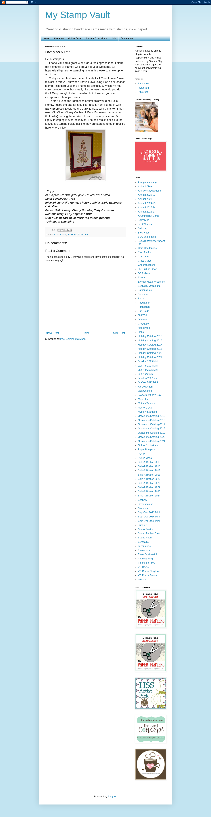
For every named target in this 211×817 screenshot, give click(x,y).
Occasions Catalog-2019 (151, 432)
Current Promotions (96, 38)
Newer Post (52, 333)
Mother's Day (145, 407)
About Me (58, 38)
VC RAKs (143, 567)
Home (46, 38)
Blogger (112, 796)
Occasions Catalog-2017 (151, 424)
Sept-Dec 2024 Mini (149, 516)
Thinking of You (146, 562)
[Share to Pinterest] (70, 230)
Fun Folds (143, 311)
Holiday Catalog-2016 (150, 340)
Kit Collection (145, 386)
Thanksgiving (145, 558)
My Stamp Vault (77, 15)
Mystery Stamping (148, 412)
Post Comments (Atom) (73, 339)
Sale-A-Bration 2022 (149, 487)
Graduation (144, 323)
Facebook (143, 83)
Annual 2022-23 (147, 195)
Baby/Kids (143, 220)
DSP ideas (144, 273)
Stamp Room (145, 537)
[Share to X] (64, 230)
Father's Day (145, 290)
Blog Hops (144, 232)
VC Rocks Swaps (147, 575)
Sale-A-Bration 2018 (149, 474)
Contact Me (127, 38)
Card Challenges (147, 248)
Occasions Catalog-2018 (151, 428)
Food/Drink (144, 302)
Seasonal (71, 234)
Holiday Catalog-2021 (150, 357)
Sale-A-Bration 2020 (149, 479)
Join (113, 38)
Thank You (144, 550)
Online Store (74, 38)
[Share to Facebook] (67, 230)
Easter (141, 277)
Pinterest (143, 92)
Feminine (143, 294)
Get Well (142, 315)
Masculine (143, 399)
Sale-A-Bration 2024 (149, 495)
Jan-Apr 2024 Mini (148, 365)
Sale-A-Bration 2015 (149, 462)
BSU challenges (147, 237)
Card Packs (144, 252)
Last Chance (145, 391)
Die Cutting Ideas (147, 269)
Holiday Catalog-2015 (150, 336)
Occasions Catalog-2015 (151, 416)
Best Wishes (145, 224)
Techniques (83, 234)
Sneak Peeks (145, 529)
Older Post (119, 333)
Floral (141, 298)
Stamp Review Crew (149, 533)
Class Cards (60, 234)
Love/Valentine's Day (149, 395)
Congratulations (146, 265)
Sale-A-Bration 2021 (149, 483)
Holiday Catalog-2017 (150, 344)
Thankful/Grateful (147, 554)
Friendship (144, 307)
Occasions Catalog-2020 (151, 437)
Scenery (142, 500)
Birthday (142, 228)
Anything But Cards (148, 216)
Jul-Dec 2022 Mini (148, 382)
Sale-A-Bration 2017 (149, 470)
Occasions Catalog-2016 (151, 420)
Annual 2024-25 (147, 203)
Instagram (143, 87)
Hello (141, 332)
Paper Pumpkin (146, 449)
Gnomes (142, 319)
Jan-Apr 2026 (145, 374)
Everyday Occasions (149, 286)
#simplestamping (147, 182)
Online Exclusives (148, 445)
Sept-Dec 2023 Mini (149, 512)
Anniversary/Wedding (150, 190)
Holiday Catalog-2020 (150, 353)
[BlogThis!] (61, 230)
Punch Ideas (145, 458)
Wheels (142, 579)
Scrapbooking (145, 504)
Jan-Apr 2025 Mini (148, 370)
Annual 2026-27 (147, 211)
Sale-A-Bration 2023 (149, 491)
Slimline (142, 525)
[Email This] (59, 230)
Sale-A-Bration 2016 (149, 466)
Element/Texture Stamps (151, 281)
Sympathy (143, 542)
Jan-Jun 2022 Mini (148, 378)
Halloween (144, 328)
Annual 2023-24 (147, 199)
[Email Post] (53, 230)
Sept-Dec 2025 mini (149, 521)
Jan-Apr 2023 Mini (148, 361)
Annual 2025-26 (147, 207)
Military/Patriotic (146, 403)
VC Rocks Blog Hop (149, 571)
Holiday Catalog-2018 (150, 349)
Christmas (143, 256)
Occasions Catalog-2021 (151, 441)
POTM (141, 453)
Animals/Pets (145, 186)
